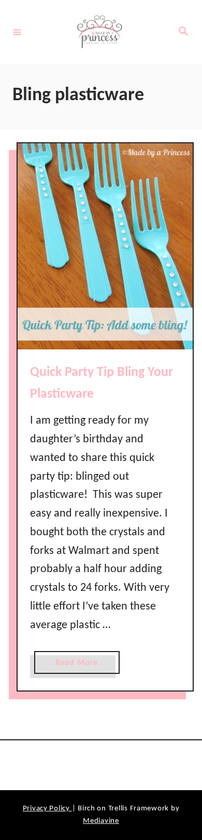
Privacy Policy (47, 808)
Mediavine (101, 821)
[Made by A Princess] (99, 31)
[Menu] (17, 31)
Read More (79, 666)
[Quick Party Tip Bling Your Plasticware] (105, 246)
